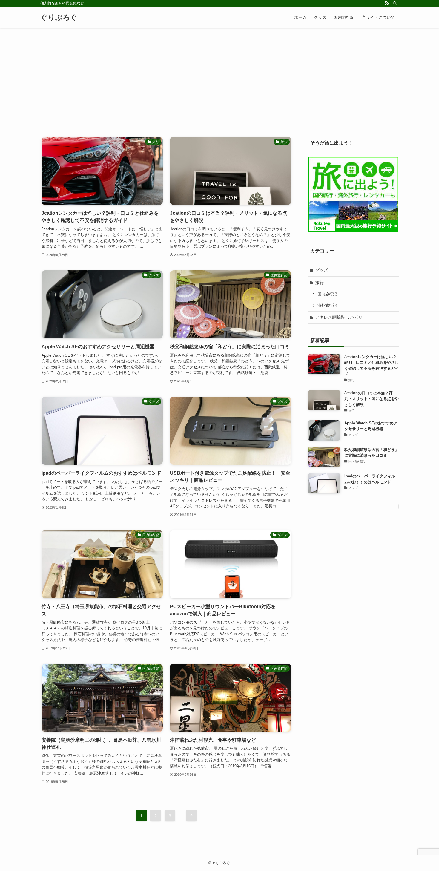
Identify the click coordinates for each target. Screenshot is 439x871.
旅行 (319, 282)
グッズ (321, 270)
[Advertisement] (219, 73)
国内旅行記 (327, 294)
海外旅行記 (327, 305)
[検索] (395, 3)
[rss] (387, 3)
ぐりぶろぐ (59, 17)
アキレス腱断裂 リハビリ (339, 317)
